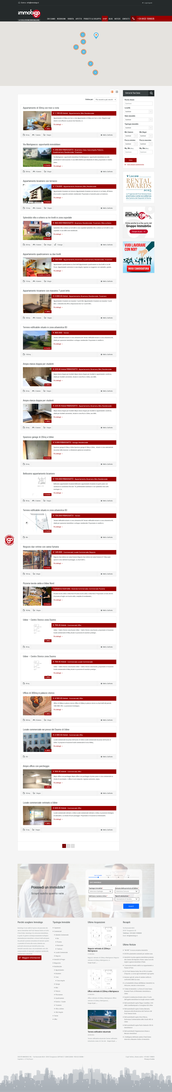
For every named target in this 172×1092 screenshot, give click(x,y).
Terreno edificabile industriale (99, 1032)
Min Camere (129, 132)
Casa (57, 977)
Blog (111, 18)
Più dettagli (57, 124)
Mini (56, 987)
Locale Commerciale (61, 952)
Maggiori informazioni (31, 957)
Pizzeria (59, 942)
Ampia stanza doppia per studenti (38, 363)
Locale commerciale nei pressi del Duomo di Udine (46, 729)
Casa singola (61, 980)
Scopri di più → (92, 963)
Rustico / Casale (60, 1002)
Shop (105, 18)
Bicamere (58, 973)
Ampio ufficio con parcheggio (36, 766)
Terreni (56, 1016)
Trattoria (59, 949)
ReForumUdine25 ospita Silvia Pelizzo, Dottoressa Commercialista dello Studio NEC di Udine (138, 1019)
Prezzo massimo (145, 140)
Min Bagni (143, 132)
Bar (58, 938)
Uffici (55, 1019)
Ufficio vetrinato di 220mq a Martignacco (103, 991)
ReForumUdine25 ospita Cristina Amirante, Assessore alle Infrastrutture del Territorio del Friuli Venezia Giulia (138, 1011)
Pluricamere (59, 995)
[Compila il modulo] (114, 890)
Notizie (117, 18)
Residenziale (58, 966)
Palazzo (57, 991)
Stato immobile (130, 116)
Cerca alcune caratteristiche (135, 165)
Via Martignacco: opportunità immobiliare (41, 144)
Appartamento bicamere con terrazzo (40, 181)
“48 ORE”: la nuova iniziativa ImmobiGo (136, 950)
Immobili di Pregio (59, 959)
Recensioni (61, 18)
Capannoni (57, 928)
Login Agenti (148, 3)
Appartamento (59, 970)
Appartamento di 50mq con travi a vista (41, 107)
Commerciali (58, 931)
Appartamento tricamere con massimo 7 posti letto (46, 290)
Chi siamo (51, 18)
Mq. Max (144, 148)
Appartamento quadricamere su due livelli (42, 254)
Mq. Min (129, 148)
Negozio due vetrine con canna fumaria (41, 546)
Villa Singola (59, 1012)
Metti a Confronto (108, 135)
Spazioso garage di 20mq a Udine (38, 437)
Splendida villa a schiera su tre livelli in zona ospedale (47, 217)
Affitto (79, 18)
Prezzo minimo (130, 140)
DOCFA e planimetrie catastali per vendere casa (138, 954)
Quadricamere (59, 998)
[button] (98, 39)
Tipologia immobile (131, 124)
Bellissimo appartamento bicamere (39, 473)
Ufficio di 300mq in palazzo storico (38, 693)
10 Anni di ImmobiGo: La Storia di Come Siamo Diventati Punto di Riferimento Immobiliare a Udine (138, 991)
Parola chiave (129, 100)
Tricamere (58, 1005)
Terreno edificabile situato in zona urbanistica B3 (45, 327)
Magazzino (57, 963)
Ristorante (60, 945)
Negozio (58, 956)
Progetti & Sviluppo (92, 18)
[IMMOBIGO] (29, 14)
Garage (57, 984)
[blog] (9, 540)
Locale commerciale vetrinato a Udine (40, 802)
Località (127, 108)
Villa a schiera (59, 1009)
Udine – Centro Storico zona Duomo (39, 619)
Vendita (71, 18)
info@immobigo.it (33, 3)
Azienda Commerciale (61, 935)
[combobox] (139, 112)
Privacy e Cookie (149, 1059)
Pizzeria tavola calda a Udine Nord (38, 583)
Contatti (126, 18)
